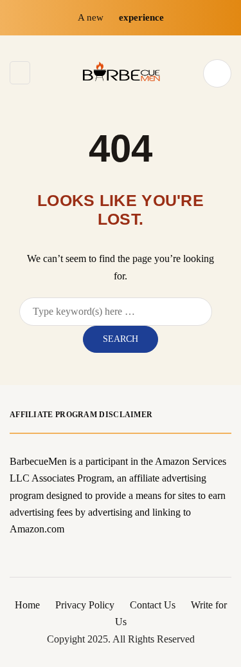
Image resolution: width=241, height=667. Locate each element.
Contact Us (152, 604)
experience (141, 17)
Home (27, 604)
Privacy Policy (84, 604)
